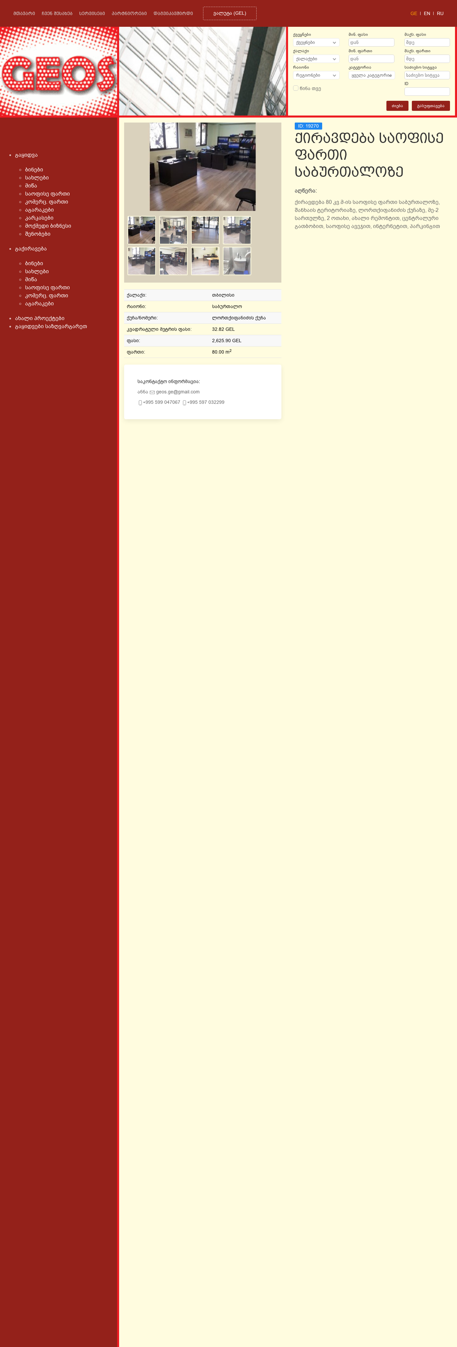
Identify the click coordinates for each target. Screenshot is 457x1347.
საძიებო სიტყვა (420, 67)
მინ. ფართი (360, 51)
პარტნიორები (129, 13)
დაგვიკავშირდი (173, 13)
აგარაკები (39, 210)
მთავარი (24, 13)
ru (440, 13)
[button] (202, 167)
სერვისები (92, 13)
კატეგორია (360, 67)
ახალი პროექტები (40, 318)
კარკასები (39, 218)
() (229, 13)
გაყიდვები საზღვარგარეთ (51, 326)
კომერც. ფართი (46, 202)
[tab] (141, 230)
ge (413, 13)
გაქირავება (31, 248)
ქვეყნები (302, 34)
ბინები (34, 169)
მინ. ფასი (358, 34)
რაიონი (301, 67)
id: (308, 126)
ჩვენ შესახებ (57, 13)
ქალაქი (301, 51)
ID (406, 83)
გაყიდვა (26, 155)
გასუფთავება (431, 105)
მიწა (31, 186)
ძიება (397, 105)
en (427, 13)
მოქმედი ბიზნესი (48, 226)
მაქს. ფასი (415, 34)
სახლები (37, 177)
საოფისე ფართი (47, 194)
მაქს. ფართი (417, 51)
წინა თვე (309, 88)
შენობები (38, 234)
